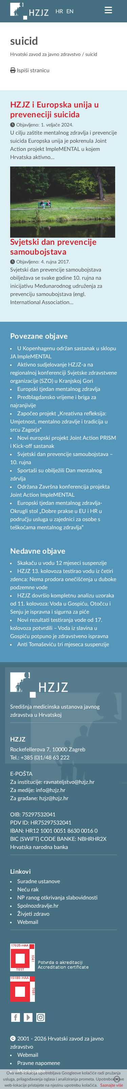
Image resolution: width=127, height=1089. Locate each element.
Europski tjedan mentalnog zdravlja (58, 389)
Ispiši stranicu (32, 70)
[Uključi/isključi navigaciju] (108, 10)
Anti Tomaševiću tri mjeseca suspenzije (63, 644)
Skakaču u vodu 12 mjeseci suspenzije (62, 563)
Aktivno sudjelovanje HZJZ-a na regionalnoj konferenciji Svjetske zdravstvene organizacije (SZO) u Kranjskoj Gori (63, 373)
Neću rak (28, 889)
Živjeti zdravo (33, 914)
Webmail (27, 1055)
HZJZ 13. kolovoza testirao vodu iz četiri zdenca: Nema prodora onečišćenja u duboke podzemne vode (63, 579)
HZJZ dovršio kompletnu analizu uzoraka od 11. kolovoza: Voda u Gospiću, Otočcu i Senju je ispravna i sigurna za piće (62, 604)
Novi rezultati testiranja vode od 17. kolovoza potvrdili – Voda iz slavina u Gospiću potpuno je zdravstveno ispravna (59, 628)
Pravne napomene (38, 1063)
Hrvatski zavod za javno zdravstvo (45, 54)
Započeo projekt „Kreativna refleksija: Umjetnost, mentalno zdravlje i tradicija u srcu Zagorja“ (59, 422)
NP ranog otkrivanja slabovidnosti (57, 897)
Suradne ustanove (38, 881)
